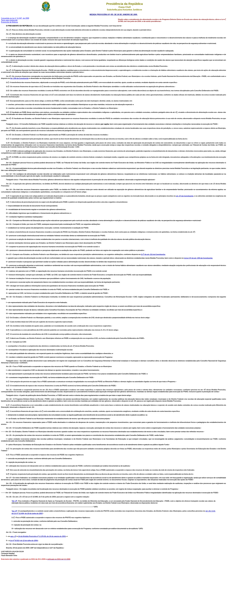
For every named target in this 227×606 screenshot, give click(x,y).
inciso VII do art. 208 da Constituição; (198, 258)
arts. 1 (13, 536)
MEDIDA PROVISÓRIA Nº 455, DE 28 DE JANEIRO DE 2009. (114, 15)
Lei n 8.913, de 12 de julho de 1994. (24, 540)
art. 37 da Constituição (184, 196)
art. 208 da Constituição (19, 78)
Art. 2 (14, 501)
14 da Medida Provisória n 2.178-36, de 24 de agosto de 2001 (42, 536)
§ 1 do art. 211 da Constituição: (153, 254)
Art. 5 (14, 511)
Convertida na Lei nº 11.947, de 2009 (15, 18)
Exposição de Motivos (9, 22)
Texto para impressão (9, 20)
